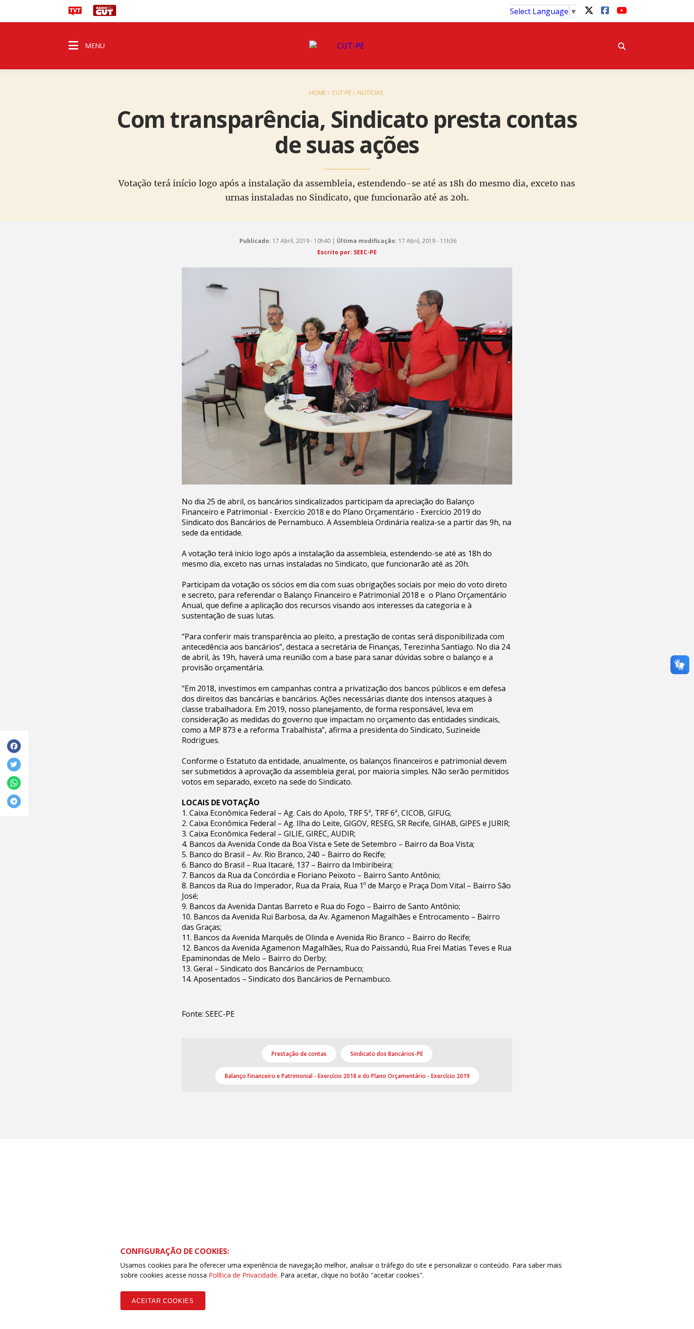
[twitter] (588, 10)
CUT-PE (341, 93)
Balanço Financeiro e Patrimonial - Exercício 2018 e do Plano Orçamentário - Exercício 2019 (347, 1076)
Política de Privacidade (243, 1274)
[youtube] (621, 10)
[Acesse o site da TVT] (75, 13)
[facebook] (604, 10)
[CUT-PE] (347, 46)
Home (317, 93)
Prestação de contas (299, 1054)
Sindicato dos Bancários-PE (386, 1054)
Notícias (370, 93)
